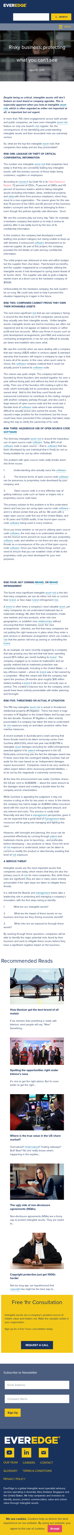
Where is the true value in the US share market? (35, 1138)
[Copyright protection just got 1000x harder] (37, 1251)
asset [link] (63, 105)
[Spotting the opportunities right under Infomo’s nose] (37, 1051)
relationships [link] (45, 621)
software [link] (39, 243)
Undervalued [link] (32, 1147)
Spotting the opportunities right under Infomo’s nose (34, 1072)
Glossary (10, 1471)
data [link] (10, 196)
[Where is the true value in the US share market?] (37, 1112)
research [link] (23, 182)
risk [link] (6, 108)
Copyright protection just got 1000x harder (33, 1276)
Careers (29, 1463)
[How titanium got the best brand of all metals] (37, 986)
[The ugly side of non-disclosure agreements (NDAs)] (37, 1181)
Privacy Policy (14, 1479)
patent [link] (31, 750)
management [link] (40, 815)
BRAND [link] (39, 582)
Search (7, 17)
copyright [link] (15, 1289)
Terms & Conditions (37, 1471)
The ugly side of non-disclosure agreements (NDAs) (30, 1207)
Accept (54, 1528)
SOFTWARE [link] (10, 432)
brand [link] (12, 600)
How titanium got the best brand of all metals (34, 1012)
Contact (46, 1463)
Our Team (10, 1462)
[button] (61, 16)
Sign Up (13, 1413)
